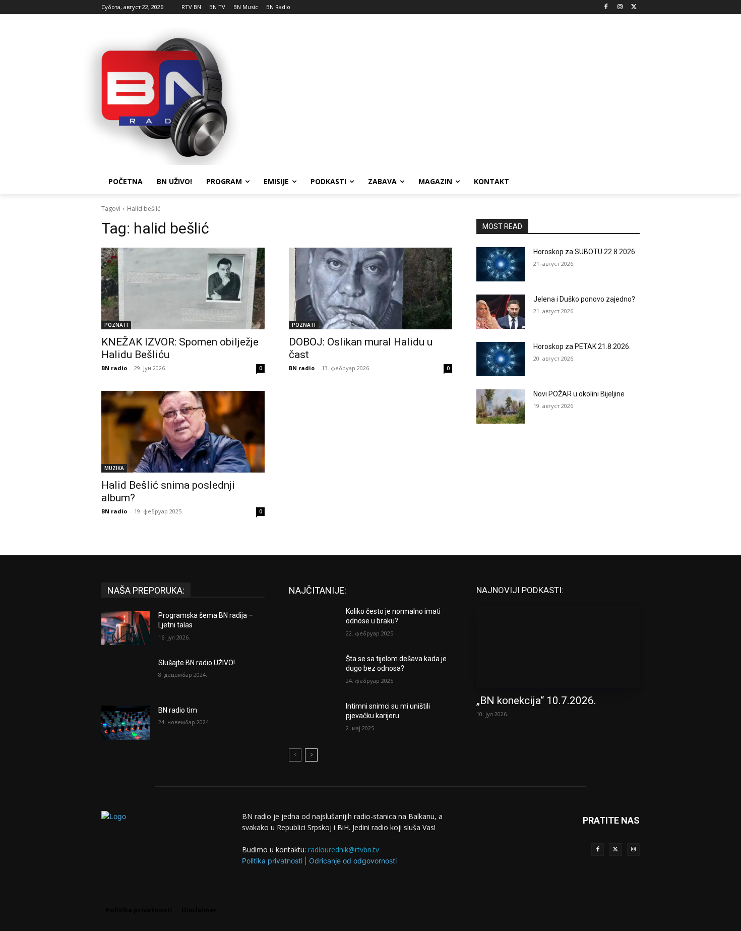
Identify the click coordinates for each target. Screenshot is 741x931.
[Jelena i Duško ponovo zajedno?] (500, 312)
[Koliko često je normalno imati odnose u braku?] (313, 624)
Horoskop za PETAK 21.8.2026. (582, 346)
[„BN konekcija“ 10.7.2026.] (558, 647)
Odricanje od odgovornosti (353, 860)
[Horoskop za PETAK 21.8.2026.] (500, 359)
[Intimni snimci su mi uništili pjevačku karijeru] (313, 719)
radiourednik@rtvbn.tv (343, 849)
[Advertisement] (446, 95)
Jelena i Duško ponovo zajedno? (584, 299)
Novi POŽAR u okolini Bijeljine (579, 394)
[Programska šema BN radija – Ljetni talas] (125, 628)
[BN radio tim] (125, 723)
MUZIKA (114, 468)
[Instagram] (620, 7)
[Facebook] (606, 7)
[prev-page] (295, 755)
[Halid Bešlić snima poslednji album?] (183, 432)
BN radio (114, 368)
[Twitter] (615, 849)
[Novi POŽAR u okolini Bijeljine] (500, 406)
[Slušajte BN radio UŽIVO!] (125, 675)
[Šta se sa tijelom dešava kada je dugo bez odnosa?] (313, 671)
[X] (634, 7)
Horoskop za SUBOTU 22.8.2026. (585, 252)
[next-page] (311, 755)
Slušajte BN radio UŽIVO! (196, 663)
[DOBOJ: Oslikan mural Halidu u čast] (370, 288)
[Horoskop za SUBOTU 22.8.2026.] (500, 264)
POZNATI (116, 324)
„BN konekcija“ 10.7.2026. (536, 700)
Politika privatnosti (272, 860)
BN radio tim (177, 710)
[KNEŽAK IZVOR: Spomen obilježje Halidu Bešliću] (183, 288)
